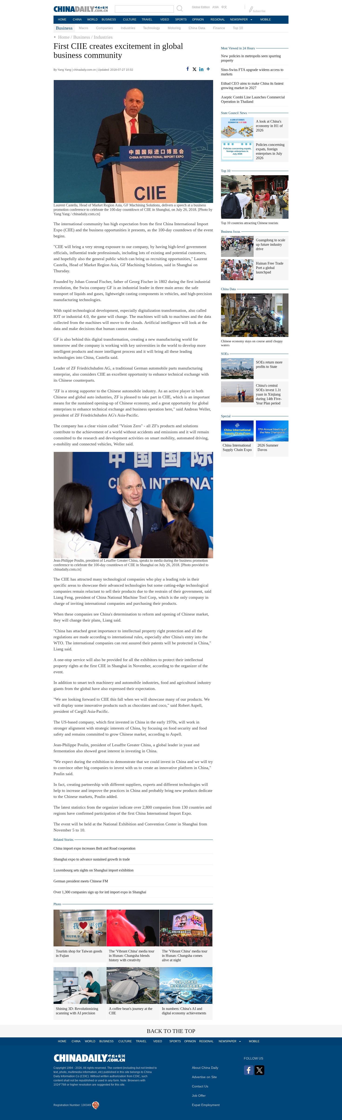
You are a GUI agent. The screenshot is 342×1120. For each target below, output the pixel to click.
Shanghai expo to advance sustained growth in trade (92, 859)
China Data (197, 28)
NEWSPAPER (238, 19)
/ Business (80, 37)
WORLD (92, 19)
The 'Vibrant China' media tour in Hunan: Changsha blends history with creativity (131, 955)
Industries (128, 28)
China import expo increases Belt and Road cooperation (94, 848)
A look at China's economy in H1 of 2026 (269, 125)
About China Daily (205, 1068)
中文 (224, 7)
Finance (219, 28)
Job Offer (199, 1095)
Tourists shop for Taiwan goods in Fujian (79, 953)
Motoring (174, 28)
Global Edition (201, 7)
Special (226, 416)
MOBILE (265, 19)
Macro (83, 28)
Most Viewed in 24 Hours (238, 48)
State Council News (234, 113)
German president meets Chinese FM (81, 881)
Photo (57, 904)
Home (64, 37)
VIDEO (164, 19)
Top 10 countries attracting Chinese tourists (249, 223)
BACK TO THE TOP (171, 1031)
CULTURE (129, 19)
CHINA (77, 19)
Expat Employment (206, 1105)
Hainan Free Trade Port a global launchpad (269, 267)
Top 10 (238, 28)
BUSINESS (109, 19)
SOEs (224, 354)
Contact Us (200, 1086)
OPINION (198, 19)
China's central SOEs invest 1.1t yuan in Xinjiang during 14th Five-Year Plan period (269, 394)
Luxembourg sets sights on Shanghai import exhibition (94, 870)
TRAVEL (147, 19)
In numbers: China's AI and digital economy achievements (184, 1011)
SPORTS (181, 19)
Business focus (230, 231)
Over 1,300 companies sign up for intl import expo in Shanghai (100, 892)
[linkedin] (201, 69)
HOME (62, 19)
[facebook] (188, 69)
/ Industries (102, 37)
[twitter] (194, 69)
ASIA (215, 7)
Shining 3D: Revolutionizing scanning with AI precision (77, 1011)
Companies (104, 28)
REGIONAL (218, 19)
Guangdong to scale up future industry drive (270, 244)
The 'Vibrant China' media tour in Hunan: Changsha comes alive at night (184, 955)
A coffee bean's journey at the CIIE (130, 1011)
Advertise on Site (204, 1077)
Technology (151, 28)
